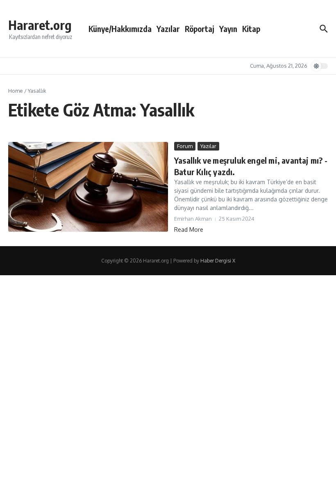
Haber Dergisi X (217, 261)
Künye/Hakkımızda (120, 29)
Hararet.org (40, 25)
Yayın (228, 29)
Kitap (251, 29)
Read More (188, 229)
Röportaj (199, 29)
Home (15, 90)
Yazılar (168, 29)
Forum (185, 146)
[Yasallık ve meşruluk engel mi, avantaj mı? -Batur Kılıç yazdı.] (88, 187)
